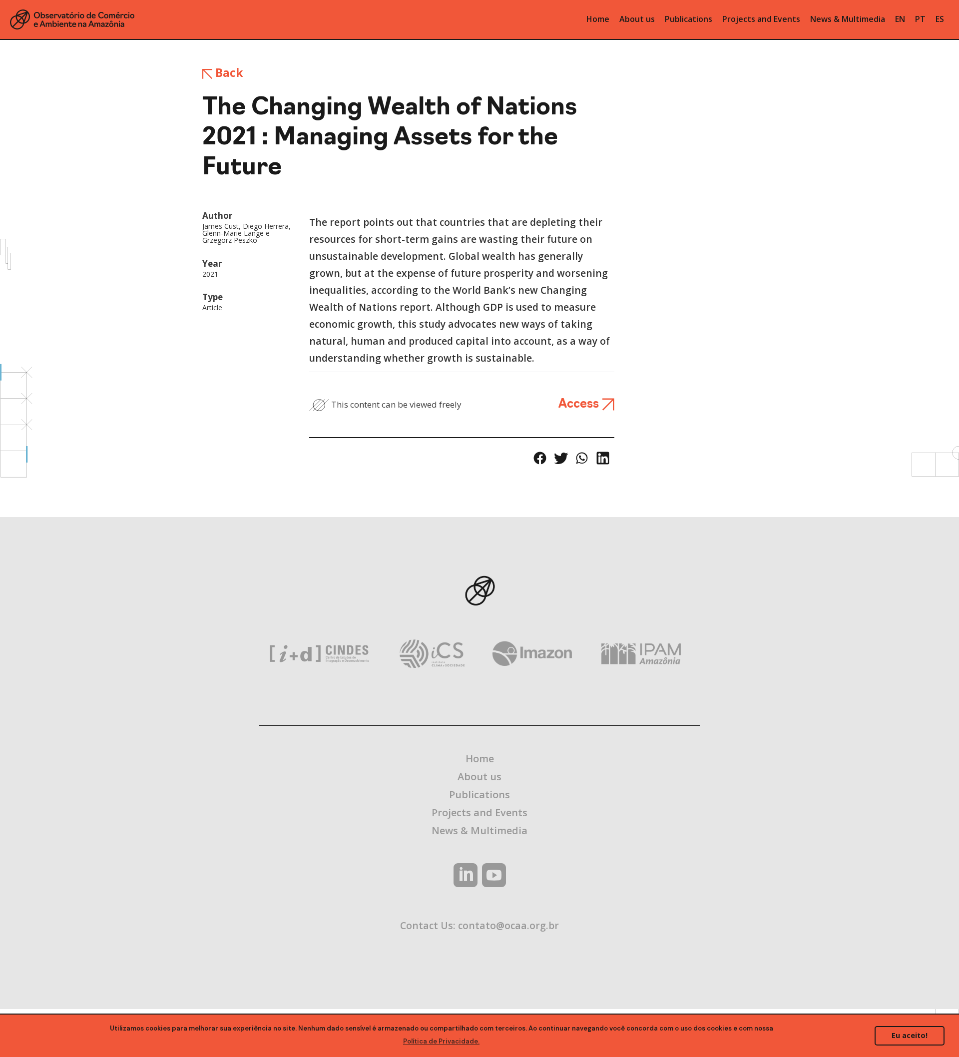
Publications (479, 794)
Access (580, 405)
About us (479, 776)
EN (900, 18)
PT (920, 18)
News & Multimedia (479, 830)
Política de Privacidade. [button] (441, 1041)
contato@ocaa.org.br (508, 925)
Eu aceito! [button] (910, 1035)
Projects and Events (479, 812)
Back (227, 72)
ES (940, 18)
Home (480, 758)
